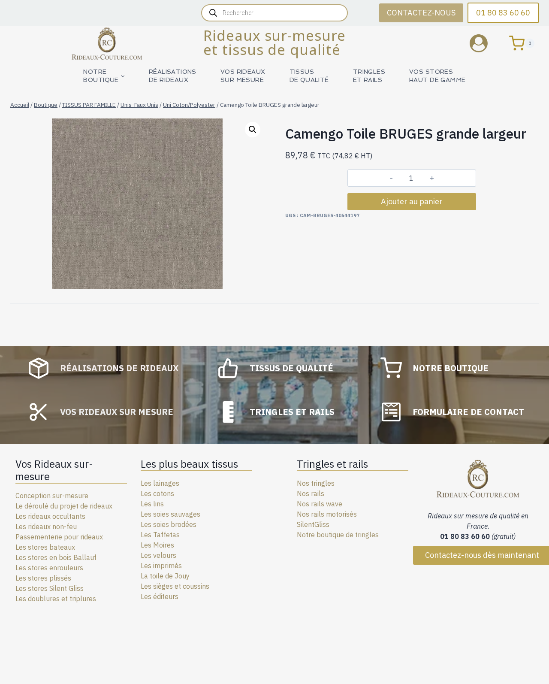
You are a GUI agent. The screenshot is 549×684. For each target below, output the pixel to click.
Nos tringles (316, 483)
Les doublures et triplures (55, 598)
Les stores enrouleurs (49, 567)
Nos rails (310, 493)
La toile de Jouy (165, 576)
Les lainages (160, 483)
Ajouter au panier (412, 201)
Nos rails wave (319, 503)
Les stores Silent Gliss (49, 588)
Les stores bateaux (45, 547)
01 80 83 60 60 (503, 13)
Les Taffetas (160, 534)
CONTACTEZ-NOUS (421, 13)
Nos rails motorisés (327, 514)
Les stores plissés (43, 578)
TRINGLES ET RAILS (369, 75)
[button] (252, 129)
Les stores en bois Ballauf (56, 557)
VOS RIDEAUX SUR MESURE (242, 75)
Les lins (152, 503)
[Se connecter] (485, 43)
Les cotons (157, 493)
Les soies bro (161, 524)
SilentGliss (313, 524)
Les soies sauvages (170, 514)
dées (188, 524)
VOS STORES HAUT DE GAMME (437, 75)
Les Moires (157, 545)
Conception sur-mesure (51, 495)
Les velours (158, 555)
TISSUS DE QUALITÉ (309, 75)
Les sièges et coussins (175, 586)
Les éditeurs (159, 596)
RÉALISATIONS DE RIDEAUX (172, 75)
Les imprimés (161, 565)
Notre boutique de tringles (338, 534)
